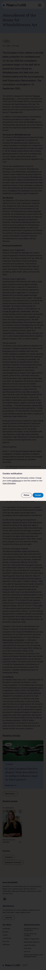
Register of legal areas (31, 939)
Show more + (10, 794)
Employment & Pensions (13, 862)
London (5, 935)
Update (6, 41)
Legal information (30, 945)
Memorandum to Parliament (13, 640)
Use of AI (27, 952)
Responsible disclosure (32, 942)
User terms (27, 948)
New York (6, 941)
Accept (38, 495)
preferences (16, 481)
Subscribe (8, 917)
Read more (9, 786)
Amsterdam (6, 929)
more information (9, 483)
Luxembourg (7, 938)
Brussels (5, 932)
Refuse (26, 495)
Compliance (9, 857)
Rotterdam (6, 945)
